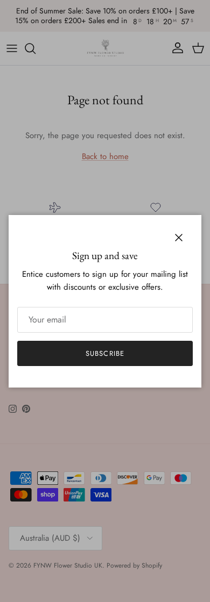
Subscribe (105, 353)
